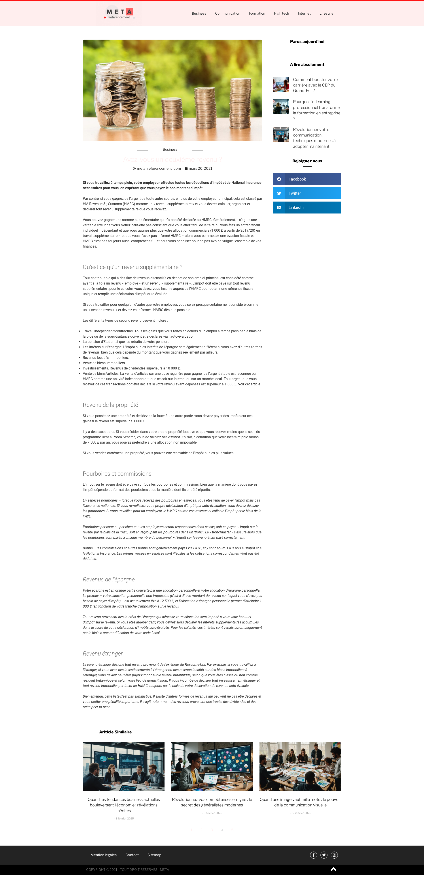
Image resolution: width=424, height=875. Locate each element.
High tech (281, 13)
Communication (227, 13)
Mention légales (104, 855)
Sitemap (154, 855)
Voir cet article (249, 384)
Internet (304, 13)
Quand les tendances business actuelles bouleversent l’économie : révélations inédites (124, 805)
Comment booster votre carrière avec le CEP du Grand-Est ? (315, 85)
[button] (307, 179)
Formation (257, 13)
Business (199, 13)
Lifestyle (326, 13)
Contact (132, 855)
